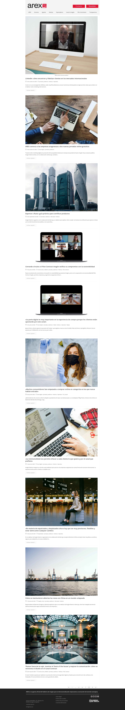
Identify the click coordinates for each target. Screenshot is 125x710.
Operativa (56, 81)
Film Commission (82, 12)
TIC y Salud (65, 394)
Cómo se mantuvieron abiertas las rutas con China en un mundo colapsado (55, 598)
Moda (55, 325)
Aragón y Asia (41, 601)
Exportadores (59, 12)
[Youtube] (98, 696)
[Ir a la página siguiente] (95, 687)
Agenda (44, 12)
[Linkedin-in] (92, 696)
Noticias (51, 12)
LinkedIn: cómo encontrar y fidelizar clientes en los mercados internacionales (56, 78)
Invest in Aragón (70, 12)
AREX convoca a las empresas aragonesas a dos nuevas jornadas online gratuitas (57, 146)
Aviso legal (59, 696)
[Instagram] (96, 696)
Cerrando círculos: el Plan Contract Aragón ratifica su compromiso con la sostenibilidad (60, 266)
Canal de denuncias (61, 702)
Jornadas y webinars (43, 81)
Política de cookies (61, 698)
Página (68, 325)
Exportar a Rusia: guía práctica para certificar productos (47, 214)
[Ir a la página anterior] (68, 687)
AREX (29, 12)
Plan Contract (66, 269)
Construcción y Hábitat (43, 269)
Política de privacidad (62, 700)
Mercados (53, 216)
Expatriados (40, 533)
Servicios (36, 12)
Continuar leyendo (31, 90)
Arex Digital (41, 149)
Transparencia (93, 12)
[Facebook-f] (94, 696)
